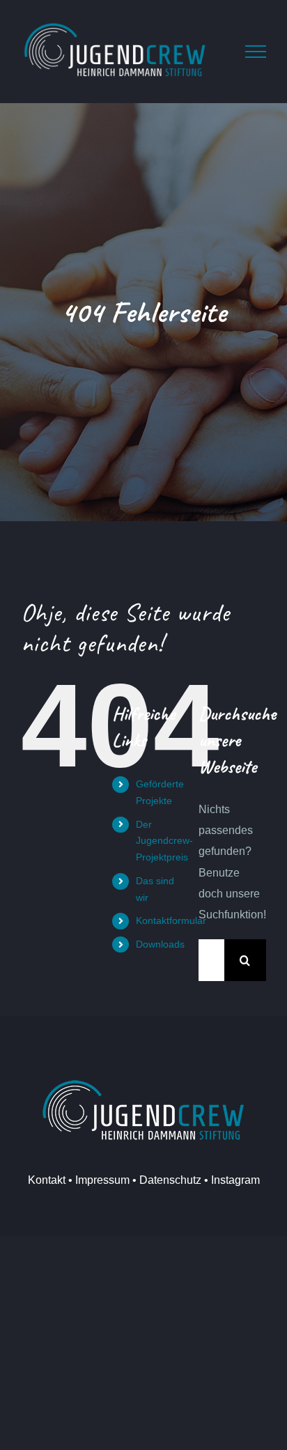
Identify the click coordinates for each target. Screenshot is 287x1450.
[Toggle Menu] (255, 51)
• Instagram (230, 1180)
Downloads (160, 944)
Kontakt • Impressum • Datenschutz (114, 1180)
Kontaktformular (171, 920)
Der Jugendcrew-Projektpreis (164, 841)
